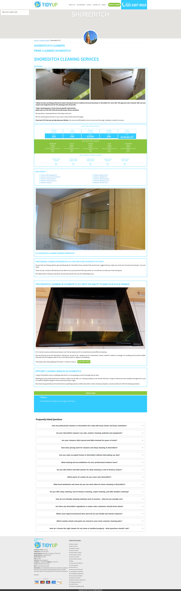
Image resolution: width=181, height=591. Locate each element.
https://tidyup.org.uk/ (43, 566)
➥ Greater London (74, 548)
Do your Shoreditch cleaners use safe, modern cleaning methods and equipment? (89, 433)
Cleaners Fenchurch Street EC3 (50, 177)
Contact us (96, 5)
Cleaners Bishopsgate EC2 (49, 175)
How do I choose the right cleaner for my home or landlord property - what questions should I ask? (89, 528)
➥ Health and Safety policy (76, 586)
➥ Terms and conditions (76, 563)
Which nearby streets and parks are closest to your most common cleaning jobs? (89, 521)
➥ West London (73, 544)
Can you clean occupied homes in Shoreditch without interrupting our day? (89, 455)
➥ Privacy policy (73, 565)
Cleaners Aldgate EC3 (100, 177)
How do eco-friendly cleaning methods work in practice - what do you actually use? (89, 499)
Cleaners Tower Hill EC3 (48, 179)
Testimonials (81, 5)
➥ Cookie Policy (73, 584)
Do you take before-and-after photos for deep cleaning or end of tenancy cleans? (89, 470)
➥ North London (73, 550)
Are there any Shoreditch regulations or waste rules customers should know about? (89, 506)
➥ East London (73, 546)
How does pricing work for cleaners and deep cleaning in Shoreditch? (89, 448)
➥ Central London (74, 557)
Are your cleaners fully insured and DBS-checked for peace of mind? (89, 440)
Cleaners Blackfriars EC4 (101, 181)
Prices (89, 5)
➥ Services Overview (74, 578)
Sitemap (36, 575)
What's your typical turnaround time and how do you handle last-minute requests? (89, 514)
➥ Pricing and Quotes (75, 582)
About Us (72, 5)
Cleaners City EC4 (46, 183)
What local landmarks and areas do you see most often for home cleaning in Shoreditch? (89, 484)
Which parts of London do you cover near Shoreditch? (89, 477)
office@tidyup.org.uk (44, 564)
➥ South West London (75, 552)
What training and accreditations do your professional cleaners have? (89, 462)
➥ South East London (75, 555)
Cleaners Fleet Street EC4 (49, 181)
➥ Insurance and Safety (75, 576)
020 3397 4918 (135, 5)
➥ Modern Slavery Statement (77, 580)
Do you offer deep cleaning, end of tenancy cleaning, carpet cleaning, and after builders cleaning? (89, 492)
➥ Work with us (73, 567)
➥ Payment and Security (76, 569)
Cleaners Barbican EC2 (101, 175)
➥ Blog (71, 561)
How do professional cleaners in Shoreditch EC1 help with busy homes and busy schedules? (89, 426)
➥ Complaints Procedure (76, 571)
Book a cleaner (114, 5)
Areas (104, 5)
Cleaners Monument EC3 (101, 179)
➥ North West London (75, 559)
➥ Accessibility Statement (76, 574)
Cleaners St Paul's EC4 (101, 183)
